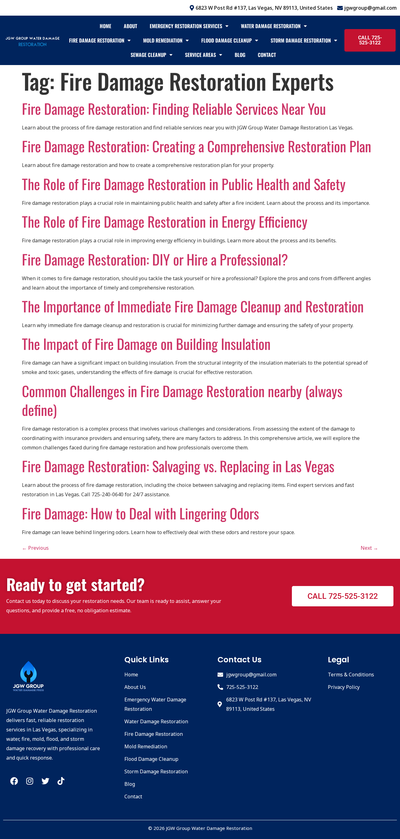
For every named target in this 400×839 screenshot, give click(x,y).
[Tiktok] (61, 781)
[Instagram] (30, 781)
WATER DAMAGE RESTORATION (271, 26)
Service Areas (200, 54)
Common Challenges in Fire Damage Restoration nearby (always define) (182, 400)
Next (369, 547)
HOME (105, 26)
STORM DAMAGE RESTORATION (301, 40)
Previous (35, 547)
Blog (240, 54)
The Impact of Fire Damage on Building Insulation (146, 343)
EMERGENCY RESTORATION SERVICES (186, 26)
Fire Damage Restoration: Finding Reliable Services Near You (174, 108)
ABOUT (130, 26)
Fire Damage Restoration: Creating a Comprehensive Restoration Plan (196, 145)
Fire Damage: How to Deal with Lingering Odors (140, 513)
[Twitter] (45, 781)
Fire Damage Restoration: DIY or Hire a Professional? (155, 259)
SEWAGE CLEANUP (148, 54)
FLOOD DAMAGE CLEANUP (226, 40)
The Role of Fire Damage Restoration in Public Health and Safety (184, 183)
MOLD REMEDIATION (162, 40)
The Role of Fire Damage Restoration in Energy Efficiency (165, 221)
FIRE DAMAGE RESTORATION (96, 40)
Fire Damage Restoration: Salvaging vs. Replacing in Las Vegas (178, 465)
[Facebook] (14, 781)
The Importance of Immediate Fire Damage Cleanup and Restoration (193, 306)
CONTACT (267, 54)
